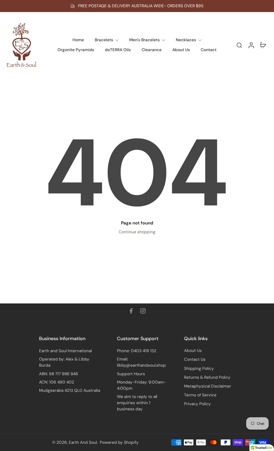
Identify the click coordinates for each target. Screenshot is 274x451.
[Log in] (251, 45)
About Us (193, 350)
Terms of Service (200, 395)
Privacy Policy (197, 404)
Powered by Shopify (119, 442)
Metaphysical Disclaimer (207, 386)
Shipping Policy (199, 368)
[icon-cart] (263, 45)
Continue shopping (137, 232)
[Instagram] (143, 311)
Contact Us (195, 359)
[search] (239, 45)
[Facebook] (131, 311)
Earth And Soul (83, 442)
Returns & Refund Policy (207, 377)
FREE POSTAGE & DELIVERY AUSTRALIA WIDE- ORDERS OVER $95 (140, 6)
